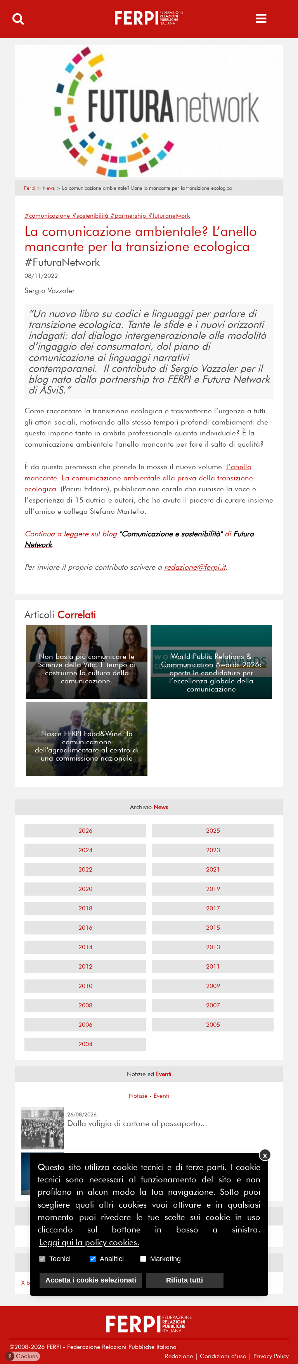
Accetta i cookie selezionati (90, 1280)
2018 (85, 908)
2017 (213, 908)
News (49, 188)
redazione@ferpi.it (194, 567)
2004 (85, 1044)
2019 (213, 889)
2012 (85, 966)
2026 (85, 830)
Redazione (179, 1356)
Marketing (165, 1259)
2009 (213, 986)
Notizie (138, 1095)
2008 (85, 1005)
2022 (85, 869)
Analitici (112, 1259)
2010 (85, 986)
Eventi (161, 1095)
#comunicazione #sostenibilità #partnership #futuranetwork (107, 215)
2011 (213, 966)
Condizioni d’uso (223, 1356)
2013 (213, 947)
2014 (85, 947)
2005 (213, 1024)
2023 (213, 850)
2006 (85, 1024)
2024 (85, 850)
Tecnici (60, 1259)
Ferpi (29, 188)
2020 (85, 889)
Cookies (23, 1356)
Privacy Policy (271, 1356)
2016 (85, 927)
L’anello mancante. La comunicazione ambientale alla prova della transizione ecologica (138, 478)
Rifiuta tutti (184, 1280)
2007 (213, 1005)
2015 (213, 927)
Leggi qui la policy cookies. (89, 1242)
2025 (213, 830)
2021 (213, 869)
